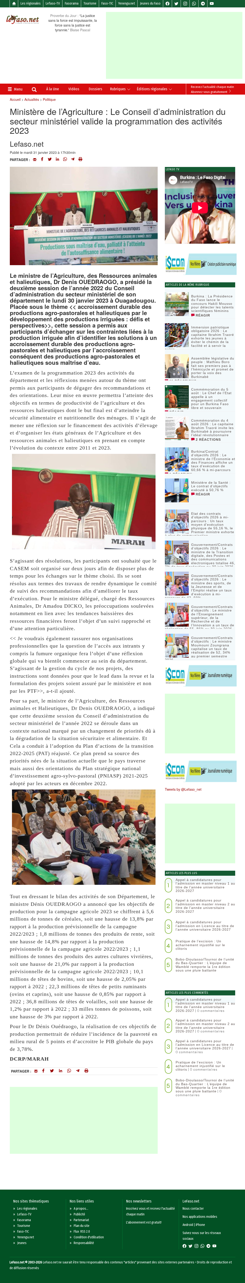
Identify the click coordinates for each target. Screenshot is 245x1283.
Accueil (15, 99)
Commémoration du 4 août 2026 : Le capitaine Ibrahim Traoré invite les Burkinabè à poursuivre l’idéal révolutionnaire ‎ (212, 428)
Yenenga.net (126, 3)
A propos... (81, 1209)
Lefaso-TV (53, 3)
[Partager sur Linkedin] (57, 159)
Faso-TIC (107, 3)
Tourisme (90, 3)
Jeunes (22, 1243)
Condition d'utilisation (89, 1237)
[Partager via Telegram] (73, 159)
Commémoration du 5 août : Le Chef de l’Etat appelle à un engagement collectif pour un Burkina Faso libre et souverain (211, 398)
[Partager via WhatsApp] (65, 159)
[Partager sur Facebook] (42, 159)
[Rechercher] (34, 90)
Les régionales (31, 3)
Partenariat (81, 1220)
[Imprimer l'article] (80, 159)
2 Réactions (208, 439)
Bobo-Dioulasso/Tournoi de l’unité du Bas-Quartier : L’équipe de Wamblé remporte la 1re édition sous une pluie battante (205, 964)
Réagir (202, 315)
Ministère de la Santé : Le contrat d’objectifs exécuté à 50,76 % (211, 486)
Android (188, 1225)
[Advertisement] (175, 45)
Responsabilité (84, 1243)
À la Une (52, 89)
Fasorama (71, 3)
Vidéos (73, 89)
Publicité (79, 1214)
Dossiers (95, 89)
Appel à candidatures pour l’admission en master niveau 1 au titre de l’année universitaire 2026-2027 (205, 885)
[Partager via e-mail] (34, 159)
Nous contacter (193, 1209)
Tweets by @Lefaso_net (183, 789)
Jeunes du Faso (150, 3)
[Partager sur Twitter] (50, 159)
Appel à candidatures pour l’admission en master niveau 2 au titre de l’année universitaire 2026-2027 (205, 905)
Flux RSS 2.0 (82, 1231)
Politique (49, 99)
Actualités (31, 99)
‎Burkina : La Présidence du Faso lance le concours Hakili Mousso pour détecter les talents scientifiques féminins (212, 303)
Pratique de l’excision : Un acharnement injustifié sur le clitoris (200, 944)
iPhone (200, 1225)
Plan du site (81, 1226)
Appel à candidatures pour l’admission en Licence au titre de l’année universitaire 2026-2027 (205, 925)
